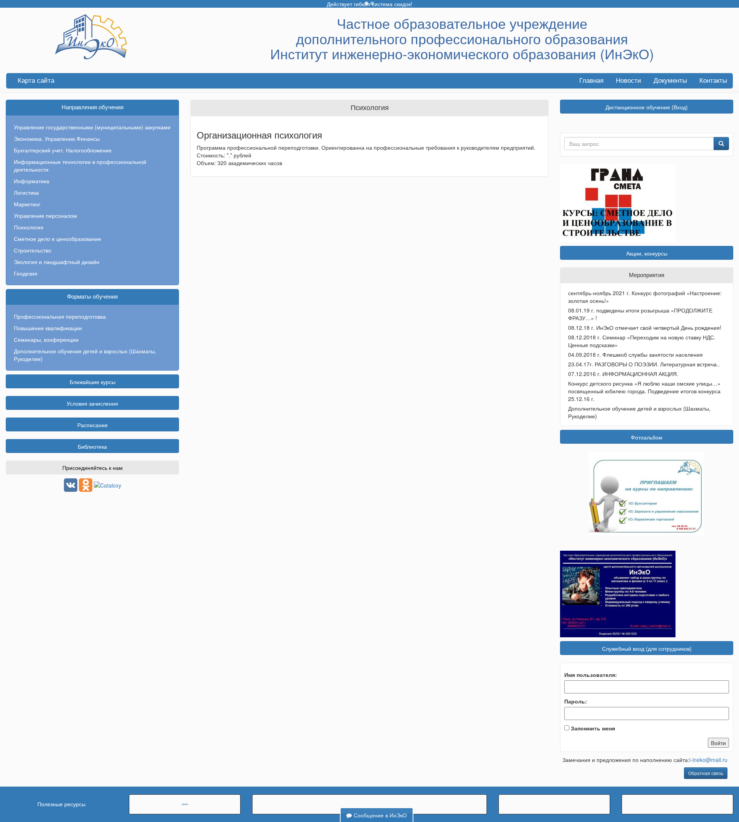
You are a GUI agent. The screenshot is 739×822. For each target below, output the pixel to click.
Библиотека (92, 446)
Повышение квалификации (48, 328)
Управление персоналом (45, 215)
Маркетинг (27, 204)
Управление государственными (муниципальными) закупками (92, 127)
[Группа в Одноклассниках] (85, 484)
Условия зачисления (92, 403)
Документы (670, 80)
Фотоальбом (646, 437)
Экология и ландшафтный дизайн (56, 262)
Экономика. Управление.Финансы (57, 138)
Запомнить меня (593, 728)
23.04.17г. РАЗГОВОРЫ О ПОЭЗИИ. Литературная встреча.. (644, 364)
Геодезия (25, 273)
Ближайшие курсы (92, 382)
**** (185, 805)
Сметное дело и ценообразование (57, 238)
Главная (591, 80)
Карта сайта (36, 80)
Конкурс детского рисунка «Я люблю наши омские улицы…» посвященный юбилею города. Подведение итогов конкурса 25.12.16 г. (644, 391)
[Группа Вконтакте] (70, 484)
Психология (28, 227)
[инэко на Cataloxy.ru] (107, 484)
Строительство (32, 250)
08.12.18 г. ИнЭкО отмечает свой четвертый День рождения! (644, 327)
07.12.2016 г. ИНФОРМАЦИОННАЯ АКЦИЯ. (623, 374)
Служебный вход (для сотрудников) (647, 648)
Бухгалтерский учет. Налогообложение (63, 150)
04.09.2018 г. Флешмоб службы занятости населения (635, 354)
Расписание (92, 425)
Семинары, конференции (46, 339)
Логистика (26, 192)
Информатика (31, 181)
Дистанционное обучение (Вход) (646, 107)
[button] (366, 4)
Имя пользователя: (590, 674)
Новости (628, 80)
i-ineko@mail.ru (708, 760)
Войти (718, 743)
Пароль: (575, 701)
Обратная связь (705, 773)
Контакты (713, 80)
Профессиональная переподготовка (60, 316)
